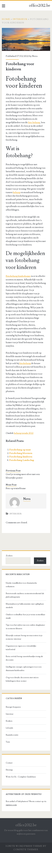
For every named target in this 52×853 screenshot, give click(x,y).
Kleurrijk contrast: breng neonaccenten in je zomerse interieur (24, 637)
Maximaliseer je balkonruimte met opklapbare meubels (25, 606)
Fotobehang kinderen (20, 456)
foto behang (34, 122)
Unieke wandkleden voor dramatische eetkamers (21, 585)
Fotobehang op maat (20, 449)
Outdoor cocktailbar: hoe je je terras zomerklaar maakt (25, 616)
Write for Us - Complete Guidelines (21, 777)
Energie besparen (13, 707)
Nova (35, 56)
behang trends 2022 (23, 433)
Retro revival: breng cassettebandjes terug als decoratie (24, 658)
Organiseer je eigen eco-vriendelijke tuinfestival (21, 648)
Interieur (20, 19)
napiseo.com (11, 805)
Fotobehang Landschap (21, 460)
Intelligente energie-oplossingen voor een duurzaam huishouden (23, 669)
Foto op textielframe (16, 488)
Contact (9, 763)
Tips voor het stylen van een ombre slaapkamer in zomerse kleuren (25, 627)
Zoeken (9, 556)
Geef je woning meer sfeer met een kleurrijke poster (23, 476)
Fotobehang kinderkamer (18, 276)
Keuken (9, 721)
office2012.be (39, 5)
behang (16, 192)
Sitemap (9, 770)
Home (6, 19)
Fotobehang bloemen (20, 453)
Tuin (8, 742)
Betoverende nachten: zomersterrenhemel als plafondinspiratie (25, 595)
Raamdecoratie (12, 735)
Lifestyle (9, 728)
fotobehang (25, 363)
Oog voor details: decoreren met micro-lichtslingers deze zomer (22, 679)
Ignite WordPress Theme (24, 846)
